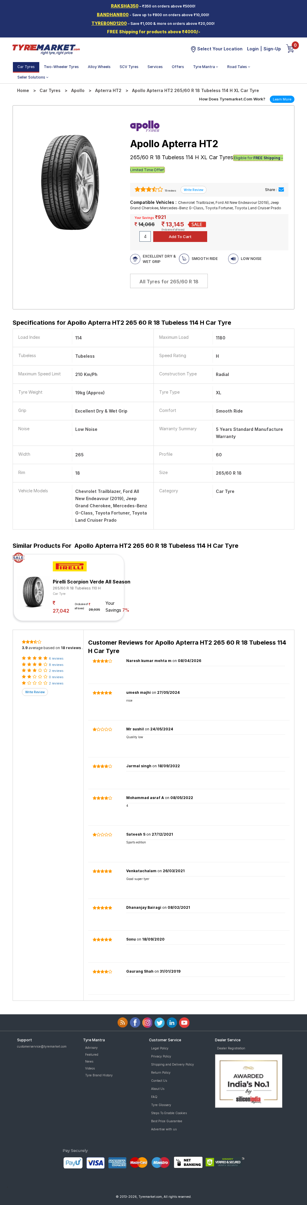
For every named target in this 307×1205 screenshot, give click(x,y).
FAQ (154, 1097)
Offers (178, 66)
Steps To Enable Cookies (169, 1113)
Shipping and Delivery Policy (172, 1064)
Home (23, 90)
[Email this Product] (281, 189)
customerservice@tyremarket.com (42, 1046)
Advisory (91, 1047)
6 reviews (56, 658)
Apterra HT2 (108, 90)
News (89, 1061)
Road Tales (237, 66)
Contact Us (159, 1080)
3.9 (25, 648)
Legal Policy (159, 1048)
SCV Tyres (129, 66)
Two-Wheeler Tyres (61, 66)
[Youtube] (184, 1022)
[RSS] (123, 1022)
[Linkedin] (172, 1022)
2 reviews (56, 671)
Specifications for (122, 322)
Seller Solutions (31, 77)
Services (155, 66)
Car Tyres (26, 66)
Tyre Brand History (99, 1075)
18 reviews (170, 190)
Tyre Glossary (161, 1105)
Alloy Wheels (99, 66)
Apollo (78, 90)
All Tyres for (168, 282)
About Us (157, 1088)
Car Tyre (59, 593)
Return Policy (161, 1072)
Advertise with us (164, 1129)
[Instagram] (147, 1022)
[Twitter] (159, 1022)
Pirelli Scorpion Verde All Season (91, 582)
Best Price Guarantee (166, 1121)
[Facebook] (135, 1022)
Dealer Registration (231, 1048)
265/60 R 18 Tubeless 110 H (77, 588)
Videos (90, 1068)
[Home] (46, 49)
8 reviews (56, 665)
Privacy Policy (161, 1056)
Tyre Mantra (204, 66)
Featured (91, 1054)
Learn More (282, 99)
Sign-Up (272, 48)
